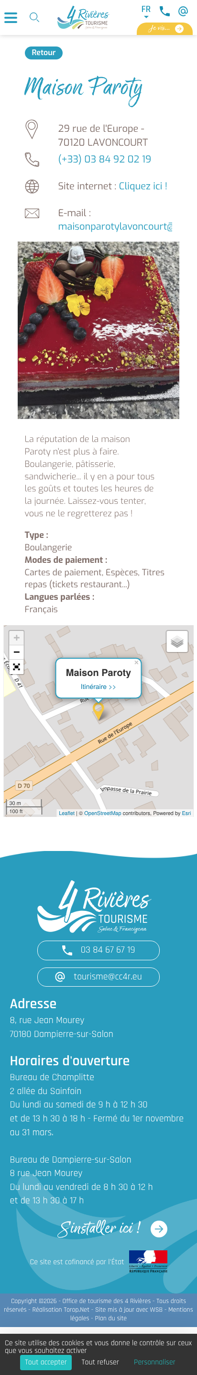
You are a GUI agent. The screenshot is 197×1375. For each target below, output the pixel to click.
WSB (156, 1310)
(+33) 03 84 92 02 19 (105, 159)
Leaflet (67, 813)
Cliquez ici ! (143, 186)
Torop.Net (76, 1310)
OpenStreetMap (102, 813)
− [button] (16, 652)
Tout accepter (46, 1362)
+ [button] (16, 638)
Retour (44, 53)
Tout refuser (100, 1362)
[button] (16, 667)
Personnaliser (154, 1362)
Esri (186, 813)
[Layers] (176, 641)
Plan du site (111, 1318)
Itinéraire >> (99, 686)
